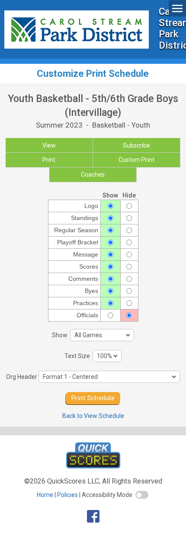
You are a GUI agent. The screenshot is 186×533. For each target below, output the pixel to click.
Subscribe (136, 145)
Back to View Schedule (93, 415)
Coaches (93, 174)
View (49, 145)
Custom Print (136, 159)
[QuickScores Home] (93, 466)
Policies (67, 494)
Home (45, 494)
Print (48, 159)
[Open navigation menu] (177, 8)
